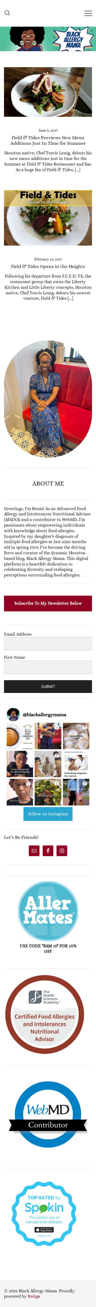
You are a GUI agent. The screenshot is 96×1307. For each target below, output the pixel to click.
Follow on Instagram (48, 813)
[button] (6, 337)
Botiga (34, 1296)
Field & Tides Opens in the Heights (48, 266)
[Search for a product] (7, 13)
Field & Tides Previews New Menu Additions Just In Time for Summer (48, 140)
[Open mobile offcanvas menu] (88, 13)
